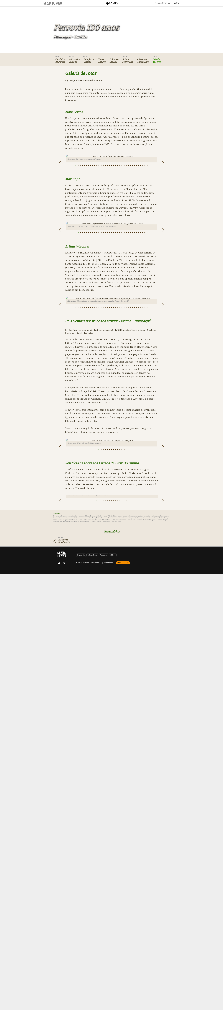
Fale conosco (96, 563)
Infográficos (92, 555)
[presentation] (60, 162)
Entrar (176, 3)
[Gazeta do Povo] (61, 554)
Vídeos (112, 555)
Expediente (108, 563)
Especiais (110, 3)
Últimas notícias (82, 563)
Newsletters (123, 563)
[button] (75, 165)
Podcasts (103, 555)
